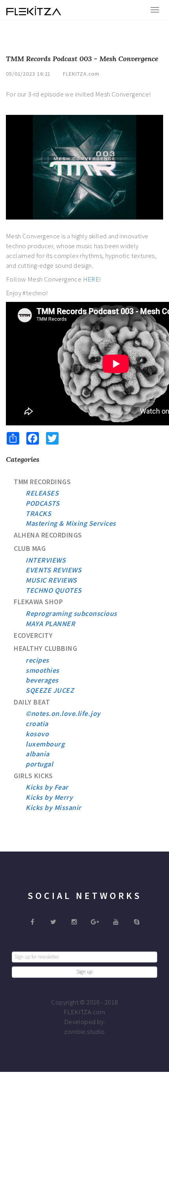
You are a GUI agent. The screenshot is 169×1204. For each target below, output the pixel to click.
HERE (91, 279)
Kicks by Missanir (53, 807)
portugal (39, 763)
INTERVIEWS (46, 560)
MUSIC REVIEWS (51, 580)
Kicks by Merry (49, 797)
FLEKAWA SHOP (38, 601)
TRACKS (38, 513)
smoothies (42, 670)
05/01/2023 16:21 (28, 73)
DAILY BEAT (32, 701)
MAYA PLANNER (50, 623)
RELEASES (42, 493)
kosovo (37, 733)
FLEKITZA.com (81, 73)
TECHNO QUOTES (54, 590)
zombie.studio (84, 1031)
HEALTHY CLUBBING (45, 648)
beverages (42, 680)
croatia (37, 723)
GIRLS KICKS (33, 775)
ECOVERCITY (33, 635)
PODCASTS (42, 503)
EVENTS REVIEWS (53, 569)
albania (38, 753)
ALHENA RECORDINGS (48, 534)
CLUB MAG (30, 548)
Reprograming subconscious (71, 613)
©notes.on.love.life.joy (63, 713)
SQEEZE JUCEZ (50, 690)
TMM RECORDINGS (42, 481)
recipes (37, 660)
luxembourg (45, 743)
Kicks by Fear (47, 787)
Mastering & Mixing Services (71, 523)
